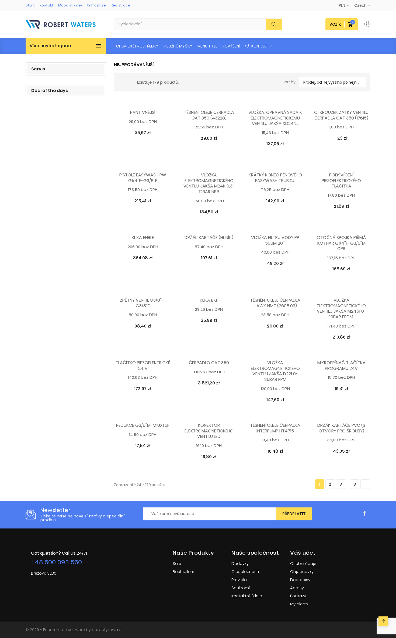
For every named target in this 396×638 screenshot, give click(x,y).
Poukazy (298, 596)
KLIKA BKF (209, 300)
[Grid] (121, 82)
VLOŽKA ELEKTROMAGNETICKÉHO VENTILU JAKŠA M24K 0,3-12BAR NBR (209, 183)
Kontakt (46, 5)
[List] (129, 82)
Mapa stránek (70, 5)
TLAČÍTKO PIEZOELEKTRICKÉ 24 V (143, 365)
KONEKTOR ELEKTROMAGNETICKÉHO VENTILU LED (209, 431)
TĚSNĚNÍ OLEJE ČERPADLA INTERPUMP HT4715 (275, 428)
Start (30, 5)
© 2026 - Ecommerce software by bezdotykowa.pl (74, 629)
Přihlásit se (96, 5)
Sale (177, 563)
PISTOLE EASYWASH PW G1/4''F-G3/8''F (142, 178)
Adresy (297, 588)
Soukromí (240, 588)
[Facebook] (364, 513)
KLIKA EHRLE (143, 238)
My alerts (299, 604)
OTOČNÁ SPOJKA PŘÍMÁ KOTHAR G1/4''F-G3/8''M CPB (341, 243)
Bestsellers (183, 571)
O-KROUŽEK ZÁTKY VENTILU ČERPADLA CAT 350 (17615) (341, 115)
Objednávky (302, 571)
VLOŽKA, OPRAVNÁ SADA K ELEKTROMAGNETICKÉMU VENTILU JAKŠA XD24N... (275, 118)
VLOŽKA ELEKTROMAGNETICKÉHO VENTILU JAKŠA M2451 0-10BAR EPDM (341, 309)
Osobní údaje (303, 563)
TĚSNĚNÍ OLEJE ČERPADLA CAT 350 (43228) (209, 115)
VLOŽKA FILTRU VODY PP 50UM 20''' (275, 240)
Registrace (120, 5)
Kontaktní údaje (246, 596)
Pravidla (239, 579)
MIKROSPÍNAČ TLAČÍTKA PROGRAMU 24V (341, 365)
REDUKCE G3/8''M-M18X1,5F (142, 425)
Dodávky (240, 563)
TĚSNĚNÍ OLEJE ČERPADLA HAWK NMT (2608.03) (275, 303)
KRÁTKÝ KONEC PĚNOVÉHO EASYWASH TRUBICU (275, 178)
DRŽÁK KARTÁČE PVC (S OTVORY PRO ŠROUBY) (341, 428)
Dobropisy (300, 579)
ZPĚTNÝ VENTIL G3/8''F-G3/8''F (143, 303)
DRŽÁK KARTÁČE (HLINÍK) (209, 238)
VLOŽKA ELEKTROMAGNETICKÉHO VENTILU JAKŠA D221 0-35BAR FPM (275, 371)
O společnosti (245, 571)
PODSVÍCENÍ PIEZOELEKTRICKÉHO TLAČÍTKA (341, 180)
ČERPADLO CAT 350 (209, 363)
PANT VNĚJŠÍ (142, 112)
